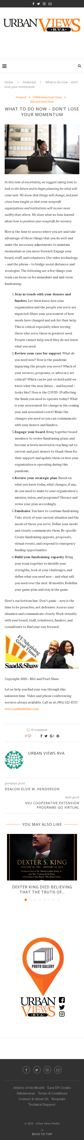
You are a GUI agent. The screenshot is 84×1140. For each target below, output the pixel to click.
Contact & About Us (34, 1099)
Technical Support (42, 1104)
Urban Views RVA (46, 753)
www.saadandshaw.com (21, 709)
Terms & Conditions (52, 1093)
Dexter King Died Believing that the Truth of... (42, 889)
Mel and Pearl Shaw (42, 101)
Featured (29, 82)
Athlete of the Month (28, 1087)
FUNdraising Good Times (47, 97)
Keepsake (59, 1099)
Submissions (26, 1093)
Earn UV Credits (59, 1087)
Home (9, 82)
